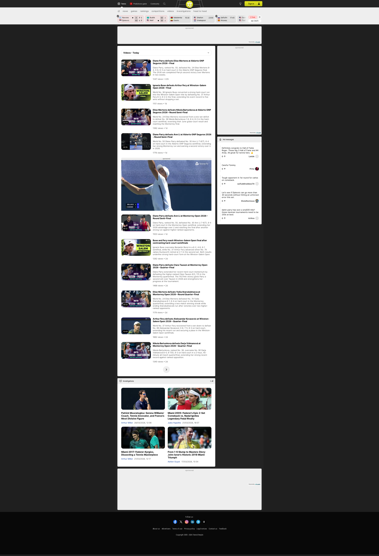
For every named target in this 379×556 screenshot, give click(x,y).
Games (134, 11)
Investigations (184, 11)
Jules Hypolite (174, 423)
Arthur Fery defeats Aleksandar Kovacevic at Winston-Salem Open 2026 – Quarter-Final (181, 320)
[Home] (119, 11)
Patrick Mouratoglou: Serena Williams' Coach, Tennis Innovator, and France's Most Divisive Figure (142, 416)
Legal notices (202, 529)
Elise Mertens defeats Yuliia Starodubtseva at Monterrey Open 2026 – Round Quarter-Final (176, 293)
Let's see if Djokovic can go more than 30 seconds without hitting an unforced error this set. (240, 194)
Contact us (213, 529)
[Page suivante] (166, 369)
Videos (170, 11)
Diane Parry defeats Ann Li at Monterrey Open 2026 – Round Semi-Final (180, 217)
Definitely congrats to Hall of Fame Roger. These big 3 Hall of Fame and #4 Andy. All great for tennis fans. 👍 (240, 150)
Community (155, 4)
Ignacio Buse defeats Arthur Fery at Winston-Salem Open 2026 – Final (179, 86)
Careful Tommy (229, 165)
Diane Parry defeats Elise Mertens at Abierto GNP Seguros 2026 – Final (178, 62)
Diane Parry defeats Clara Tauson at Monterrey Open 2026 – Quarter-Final (180, 266)
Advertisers (166, 529)
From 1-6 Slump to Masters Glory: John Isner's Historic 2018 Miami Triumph (187, 455)
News (125, 11)
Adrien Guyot (174, 461)
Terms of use (177, 529)
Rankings (144, 11)
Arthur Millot (127, 423)
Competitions (158, 11)
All (254, 21)
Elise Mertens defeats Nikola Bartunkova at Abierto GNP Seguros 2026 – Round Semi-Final (182, 111)
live (252, 17)
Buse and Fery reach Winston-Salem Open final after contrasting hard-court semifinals (180, 241)
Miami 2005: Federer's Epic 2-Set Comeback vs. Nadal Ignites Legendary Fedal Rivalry (186, 416)
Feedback (223, 529)
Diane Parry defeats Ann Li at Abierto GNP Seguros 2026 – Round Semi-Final (182, 135)
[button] (164, 3)
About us (156, 529)
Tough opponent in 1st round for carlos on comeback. (240, 179)
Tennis (123, 4)
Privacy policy (189, 529)
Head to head (200, 11)
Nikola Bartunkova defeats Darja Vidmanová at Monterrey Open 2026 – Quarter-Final (177, 344)
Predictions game (140, 4)
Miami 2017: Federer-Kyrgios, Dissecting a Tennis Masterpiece (139, 453)
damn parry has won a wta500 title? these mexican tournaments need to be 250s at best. (240, 212)
